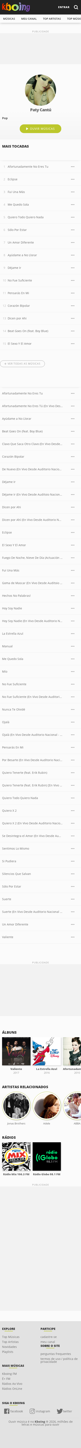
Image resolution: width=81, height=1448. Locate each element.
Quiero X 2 (9, 811)
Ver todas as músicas (24, 363)
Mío (4, 671)
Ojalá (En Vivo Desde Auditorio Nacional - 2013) (32, 735)
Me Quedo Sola (18, 204)
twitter (67, 1411)
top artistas (52, 19)
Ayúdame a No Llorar (22, 255)
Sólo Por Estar (17, 230)
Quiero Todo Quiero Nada (26, 217)
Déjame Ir (14, 268)
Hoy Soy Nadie (12, 608)
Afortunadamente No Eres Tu (28, 167)
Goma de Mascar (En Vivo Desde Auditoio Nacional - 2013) (32, 583)
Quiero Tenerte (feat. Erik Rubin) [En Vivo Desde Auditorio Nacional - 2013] (32, 785)
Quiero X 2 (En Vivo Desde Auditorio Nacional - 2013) (32, 823)
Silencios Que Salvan (16, 874)
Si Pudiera (9, 861)
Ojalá (5, 722)
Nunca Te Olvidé (13, 709)
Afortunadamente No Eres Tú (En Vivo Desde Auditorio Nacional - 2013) (32, 406)
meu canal (29, 19)
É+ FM (6, 1379)
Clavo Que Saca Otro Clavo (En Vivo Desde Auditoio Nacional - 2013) (32, 444)
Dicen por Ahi (17, 318)
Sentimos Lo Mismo (15, 848)
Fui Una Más (16, 192)
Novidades (9, 1347)
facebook (16, 1411)
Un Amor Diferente (21, 242)
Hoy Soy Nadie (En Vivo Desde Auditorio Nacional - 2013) (32, 621)
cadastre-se (48, 1337)
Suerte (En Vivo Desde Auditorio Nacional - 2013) (32, 912)
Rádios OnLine (12, 1389)
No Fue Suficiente (20, 280)
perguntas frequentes (55, 1354)
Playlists (7, 1352)
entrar (64, 7)
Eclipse (12, 179)
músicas (9, 19)
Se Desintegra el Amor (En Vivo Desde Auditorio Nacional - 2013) (32, 836)
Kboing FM (9, 1374)
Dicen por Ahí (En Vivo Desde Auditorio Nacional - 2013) (32, 520)
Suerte (6, 899)
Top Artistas (10, 1342)
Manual (7, 646)
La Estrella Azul (12, 633)
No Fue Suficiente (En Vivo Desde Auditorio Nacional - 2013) (32, 697)
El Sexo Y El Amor (20, 344)
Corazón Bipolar (19, 306)
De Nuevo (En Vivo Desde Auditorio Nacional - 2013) (32, 469)
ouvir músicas (42, 129)
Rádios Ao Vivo (12, 1384)
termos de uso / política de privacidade (59, 1360)
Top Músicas (11, 1337)
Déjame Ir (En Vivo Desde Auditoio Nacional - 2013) (32, 494)
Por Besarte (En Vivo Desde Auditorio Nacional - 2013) (32, 760)
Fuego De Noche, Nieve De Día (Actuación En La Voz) (32, 558)
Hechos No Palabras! (16, 596)
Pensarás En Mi (18, 293)
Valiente (7, 937)
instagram (43, 1411)
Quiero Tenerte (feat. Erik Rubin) (24, 773)
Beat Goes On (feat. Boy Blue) (28, 331)
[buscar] (76, 7)
